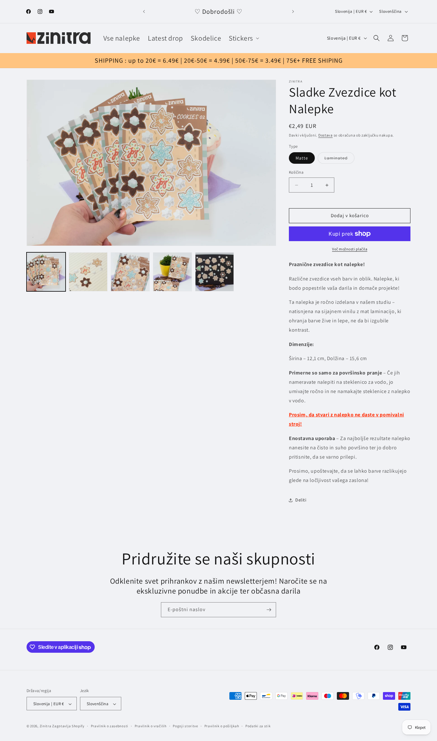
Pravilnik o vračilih (151, 726)
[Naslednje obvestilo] (293, 11)
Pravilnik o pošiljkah (221, 726)
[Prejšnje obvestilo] (144, 11)
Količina (296, 172)
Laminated (339, 159)
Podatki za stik (258, 726)
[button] (243, 38)
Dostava (325, 135)
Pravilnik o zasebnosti (109, 726)
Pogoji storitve (185, 726)
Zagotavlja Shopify (68, 726)
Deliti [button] (300, 500)
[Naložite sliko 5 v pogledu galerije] (214, 271)
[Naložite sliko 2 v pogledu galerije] (88, 271)
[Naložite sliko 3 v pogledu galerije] (130, 271)
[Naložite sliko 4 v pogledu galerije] (172, 271)
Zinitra (46, 726)
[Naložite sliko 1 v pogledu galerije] (46, 271)
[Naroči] (269, 609)
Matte (302, 158)
